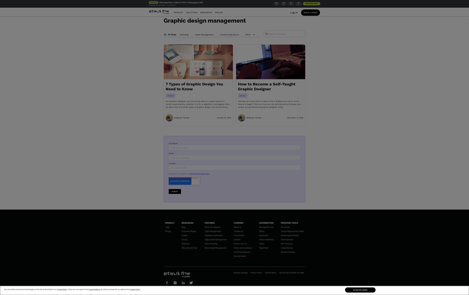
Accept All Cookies (360, 290)
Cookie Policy (62, 289)
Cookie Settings (94, 289)
